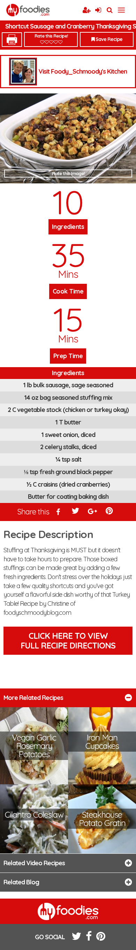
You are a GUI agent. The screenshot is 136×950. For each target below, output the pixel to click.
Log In (98, 10)
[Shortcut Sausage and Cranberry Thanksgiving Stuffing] (68, 138)
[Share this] (58, 512)
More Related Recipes (33, 698)
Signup (86, 10)
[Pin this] (110, 512)
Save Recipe (108, 39)
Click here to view (68, 640)
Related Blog (21, 882)
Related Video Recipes (34, 863)
